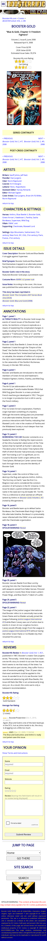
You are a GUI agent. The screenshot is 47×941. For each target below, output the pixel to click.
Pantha (29, 217)
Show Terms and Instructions (15, 753)
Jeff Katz (24, 175)
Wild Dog (25, 220)
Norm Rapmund (14, 181)
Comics (21, 18)
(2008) (17, 301)
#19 (16, 631)
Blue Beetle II (22, 214)
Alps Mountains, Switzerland (22, 232)
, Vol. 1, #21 (32, 653)
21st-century (32, 235)
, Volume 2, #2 (31, 497)
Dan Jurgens (15, 178)
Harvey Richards (23, 190)
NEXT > (41, 138)
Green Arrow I (8, 217)
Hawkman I (20, 217)
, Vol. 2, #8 (14, 21)
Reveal (23, 528)
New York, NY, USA (18, 235)
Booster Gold (34, 214)
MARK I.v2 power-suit (25, 279)
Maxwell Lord (29, 226)
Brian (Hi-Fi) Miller (33, 195)
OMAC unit (13, 223)
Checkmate (17, 226)
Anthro (12, 214)
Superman (16, 220)
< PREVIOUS (7, 138)
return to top (8, 203)
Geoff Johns (15, 175)
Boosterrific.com (9, 18)
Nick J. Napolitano (18, 187)
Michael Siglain (14, 192)
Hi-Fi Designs (15, 184)
